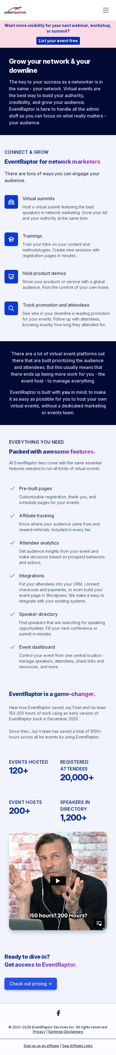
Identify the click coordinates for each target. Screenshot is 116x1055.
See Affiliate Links (77, 1046)
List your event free (58, 40)
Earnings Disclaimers (65, 1032)
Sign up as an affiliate (41, 1046)
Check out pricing (30, 983)
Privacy (39, 1032)
